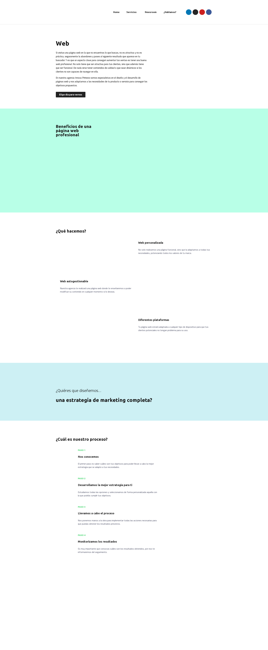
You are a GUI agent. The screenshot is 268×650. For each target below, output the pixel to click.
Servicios (131, 12)
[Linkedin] (189, 12)
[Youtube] (202, 12)
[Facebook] (209, 12)
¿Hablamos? (170, 12)
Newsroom (151, 12)
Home (116, 12)
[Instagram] (195, 12)
